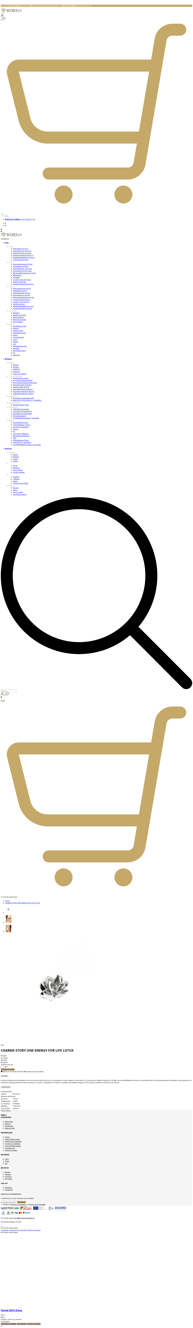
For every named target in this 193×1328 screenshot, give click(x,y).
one (2, 1045)
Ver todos (8, 1179)
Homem (16, 367)
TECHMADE (26, 418)
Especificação (6, 1087)
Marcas (11, 324)
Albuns (15, 455)
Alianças (22, 264)
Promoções (9, 1126)
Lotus (15, 339)
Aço (11, 286)
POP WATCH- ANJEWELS (22, 442)
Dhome (15, 488)
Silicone (23, 391)
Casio (20, 422)
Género (11, 363)
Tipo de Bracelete (15, 376)
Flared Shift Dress (11, 1310)
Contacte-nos (10, 1148)
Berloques (24, 273)
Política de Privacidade (13, 1141)
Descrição (4, 1076)
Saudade (16, 348)
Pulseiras (23, 255)
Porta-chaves (18, 322)
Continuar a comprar (9, 1230)
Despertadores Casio (21, 405)
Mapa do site (10, 1128)
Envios (7, 1137)
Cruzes (22, 280)
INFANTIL (16, 369)
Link (14, 344)
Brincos (22, 251)
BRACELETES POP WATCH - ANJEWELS (27, 400)
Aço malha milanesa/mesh (22, 380)
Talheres (16, 479)
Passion (16, 328)
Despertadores (14, 403)
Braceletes (13, 396)
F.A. (14, 353)
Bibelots (16, 457)
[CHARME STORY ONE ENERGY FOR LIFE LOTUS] (55, 1043)
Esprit (19, 351)
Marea (20, 346)
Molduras (16, 468)
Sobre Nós (9, 1122)
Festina (15, 429)
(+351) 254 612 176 (20, 219)
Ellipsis (15, 342)
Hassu (15, 335)
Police (19, 333)
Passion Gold (18, 331)
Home (7, 901)
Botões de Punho (19, 315)
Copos (15, 461)
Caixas (15, 459)
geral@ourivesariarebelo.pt (24, 1218)
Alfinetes (16, 313)
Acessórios (13, 311)
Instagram (9, 1190)
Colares (22, 253)
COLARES (16, 277)
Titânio (23, 394)
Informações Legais (12, 1139)
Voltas (21, 260)
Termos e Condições (12, 1144)
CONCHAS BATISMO (20, 483)
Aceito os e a (24, 1204)
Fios (19, 282)
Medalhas (24, 257)
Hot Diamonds (18, 337)
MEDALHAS (17, 275)
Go (14, 431)
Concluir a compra (34, 1230)
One (19, 326)
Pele (21, 387)
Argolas (22, 269)
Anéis (20, 249)
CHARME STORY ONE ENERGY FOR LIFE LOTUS (22, 903)
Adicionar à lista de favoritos (13, 1071)
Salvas (15, 481)
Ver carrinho (21, 1230)
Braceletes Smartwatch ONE (23, 398)
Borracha (25, 383)
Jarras (15, 466)
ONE (21, 409)
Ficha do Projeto (11, 1150)
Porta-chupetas (19, 472)
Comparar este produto (35, 1071)
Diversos (12, 452)
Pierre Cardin (18, 492)
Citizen (21, 425)
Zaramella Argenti (19, 494)
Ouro (11, 246)
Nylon (22, 385)
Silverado (16, 355)
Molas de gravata (19, 319)
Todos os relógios (20, 374)
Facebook (8, 1187)
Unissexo (16, 371)
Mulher (15, 365)
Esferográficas (18, 317)
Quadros (16, 477)
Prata (11, 262)
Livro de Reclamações (13, 1146)
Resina (23, 389)
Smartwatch (13, 407)
